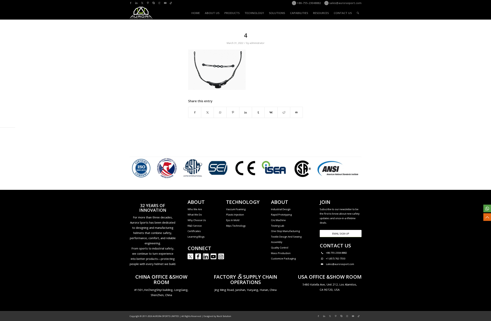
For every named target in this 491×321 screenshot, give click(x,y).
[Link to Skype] (154, 3)
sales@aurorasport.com (345, 3)
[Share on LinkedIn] (245, 112)
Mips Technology (236, 225)
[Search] (358, 13)
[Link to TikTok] (171, 3)
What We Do (195, 214)
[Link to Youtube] (165, 3)
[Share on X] (207, 112)
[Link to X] (142, 3)
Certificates (194, 231)
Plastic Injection (235, 214)
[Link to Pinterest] (148, 3)
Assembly (276, 242)
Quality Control (279, 247)
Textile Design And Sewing (286, 236)
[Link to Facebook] (130, 3)
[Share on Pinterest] (233, 112)
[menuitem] (195, 13)
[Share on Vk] (271, 112)
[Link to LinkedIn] (136, 3)
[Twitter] (190, 256)
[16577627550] (487, 208)
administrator (257, 43)
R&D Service (195, 225)
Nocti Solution (224, 316)
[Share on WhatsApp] (220, 112)
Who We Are (195, 209)
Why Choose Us (197, 220)
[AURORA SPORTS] (141, 13)
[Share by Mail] (296, 112)
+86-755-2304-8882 (336, 252)
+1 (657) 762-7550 (335, 258)
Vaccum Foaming (236, 209)
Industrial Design (281, 209)
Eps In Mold (232, 220)
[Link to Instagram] (159, 3)
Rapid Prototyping (281, 214)
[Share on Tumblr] (258, 112)
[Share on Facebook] (194, 112)
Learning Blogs (196, 236)
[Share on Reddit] (284, 112)
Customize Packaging (283, 258)
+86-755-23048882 (308, 3)
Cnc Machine (278, 220)
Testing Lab (277, 225)
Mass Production (281, 253)
